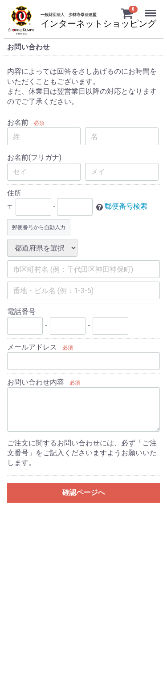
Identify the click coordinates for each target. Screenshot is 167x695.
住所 (14, 193)
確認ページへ (83, 492)
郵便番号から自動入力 (38, 227)
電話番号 (21, 311)
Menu (151, 8)
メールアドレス (32, 347)
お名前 (18, 122)
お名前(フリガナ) (34, 157)
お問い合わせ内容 (35, 382)
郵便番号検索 (126, 206)
